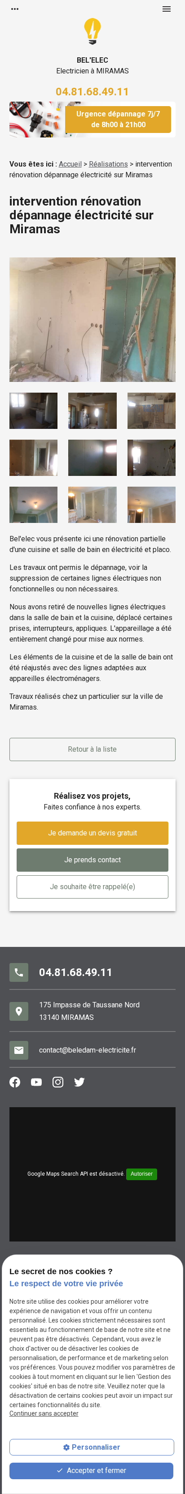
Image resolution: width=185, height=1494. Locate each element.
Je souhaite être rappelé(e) (92, 886)
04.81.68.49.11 (92, 92)
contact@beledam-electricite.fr (87, 1050)
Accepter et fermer (95, 1470)
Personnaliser (96, 1447)
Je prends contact (92, 860)
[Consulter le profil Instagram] (60, 1082)
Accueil (70, 164)
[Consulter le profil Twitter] (81, 1082)
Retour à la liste (92, 749)
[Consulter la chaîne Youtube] (38, 1082)
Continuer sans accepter (44, 1413)
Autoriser (142, 1174)
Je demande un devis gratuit (92, 833)
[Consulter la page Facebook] (16, 1082)
